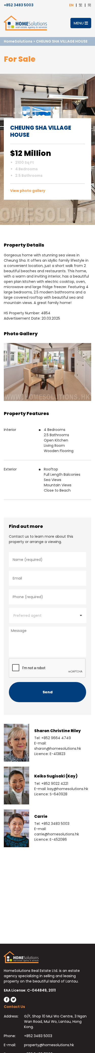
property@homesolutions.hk (49, 1044)
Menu (79, 23)
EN (71, 5)
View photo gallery (27, 190)
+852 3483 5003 (18, 5)
